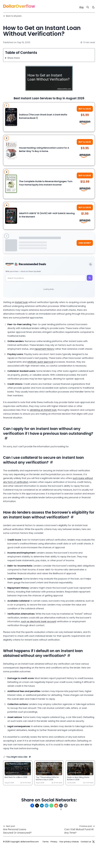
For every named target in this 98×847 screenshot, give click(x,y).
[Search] (87, 7)
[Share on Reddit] (56, 805)
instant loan (21, 302)
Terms (45, 841)
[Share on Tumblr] (61, 805)
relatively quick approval (40, 361)
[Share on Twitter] (37, 805)
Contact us (86, 841)
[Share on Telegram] (47, 805)
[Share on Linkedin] (42, 805)
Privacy (53, 841)
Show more (13, 57)
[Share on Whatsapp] (51, 805)
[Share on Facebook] (32, 805)
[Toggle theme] (91, 264)
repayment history (44, 348)
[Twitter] (93, 841)
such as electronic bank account (38, 621)
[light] (93, 7)
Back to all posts (14, 16)
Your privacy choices (69, 841)
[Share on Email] (66, 805)
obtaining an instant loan (43, 409)
